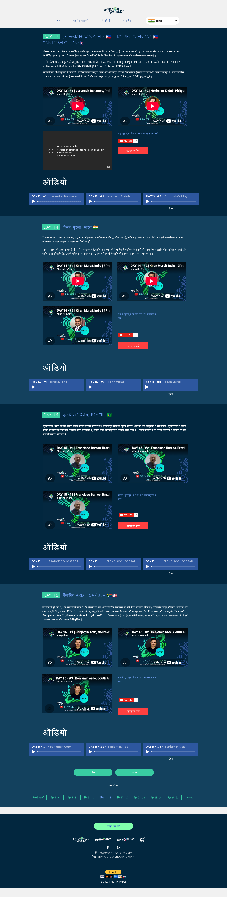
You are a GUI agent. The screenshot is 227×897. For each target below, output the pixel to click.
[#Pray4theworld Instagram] (119, 848)
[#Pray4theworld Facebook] (108, 848)
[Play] (33, 201)
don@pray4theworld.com (116, 856)
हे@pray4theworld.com (116, 853)
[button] (113, 874)
